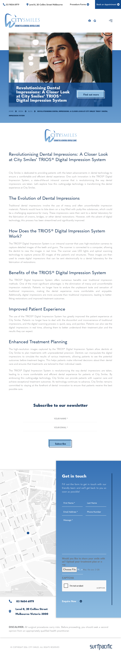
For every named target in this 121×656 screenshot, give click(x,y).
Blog (30, 111)
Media (20, 111)
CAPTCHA (68, 577)
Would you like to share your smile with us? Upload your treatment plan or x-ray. (83, 561)
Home (11, 111)
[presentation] (84, 586)
